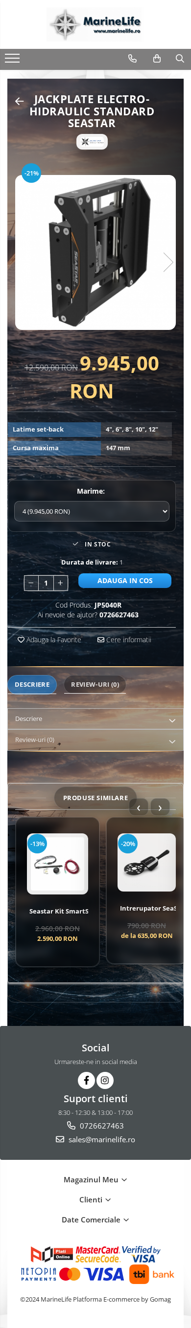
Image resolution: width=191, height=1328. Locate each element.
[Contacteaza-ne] (132, 58)
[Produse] (13, 61)
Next (168, 262)
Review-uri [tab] (95, 684)
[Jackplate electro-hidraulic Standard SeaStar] (95, 252)
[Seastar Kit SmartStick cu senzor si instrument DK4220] (57, 863)
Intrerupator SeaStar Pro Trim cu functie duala (148, 908)
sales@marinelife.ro (101, 1139)
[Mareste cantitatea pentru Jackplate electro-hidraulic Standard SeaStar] (60, 583)
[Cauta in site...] (180, 58)
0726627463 (101, 1126)
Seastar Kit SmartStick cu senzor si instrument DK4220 (58, 911)
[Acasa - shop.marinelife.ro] (95, 24)
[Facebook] (86, 1080)
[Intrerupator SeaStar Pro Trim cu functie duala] (147, 862)
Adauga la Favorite (52, 639)
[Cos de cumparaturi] (156, 58)
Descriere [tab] (32, 684)
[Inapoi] (15, 101)
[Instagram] (105, 1080)
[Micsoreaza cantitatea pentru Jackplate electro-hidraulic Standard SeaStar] (31, 583)
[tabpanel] (95, 252)
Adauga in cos (125, 580)
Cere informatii (127, 639)
